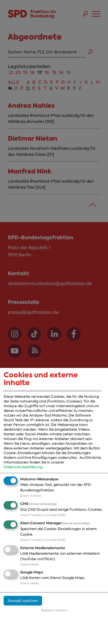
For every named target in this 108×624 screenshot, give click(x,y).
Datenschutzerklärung (23, 467)
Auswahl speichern (23, 601)
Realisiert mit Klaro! (54, 610)
